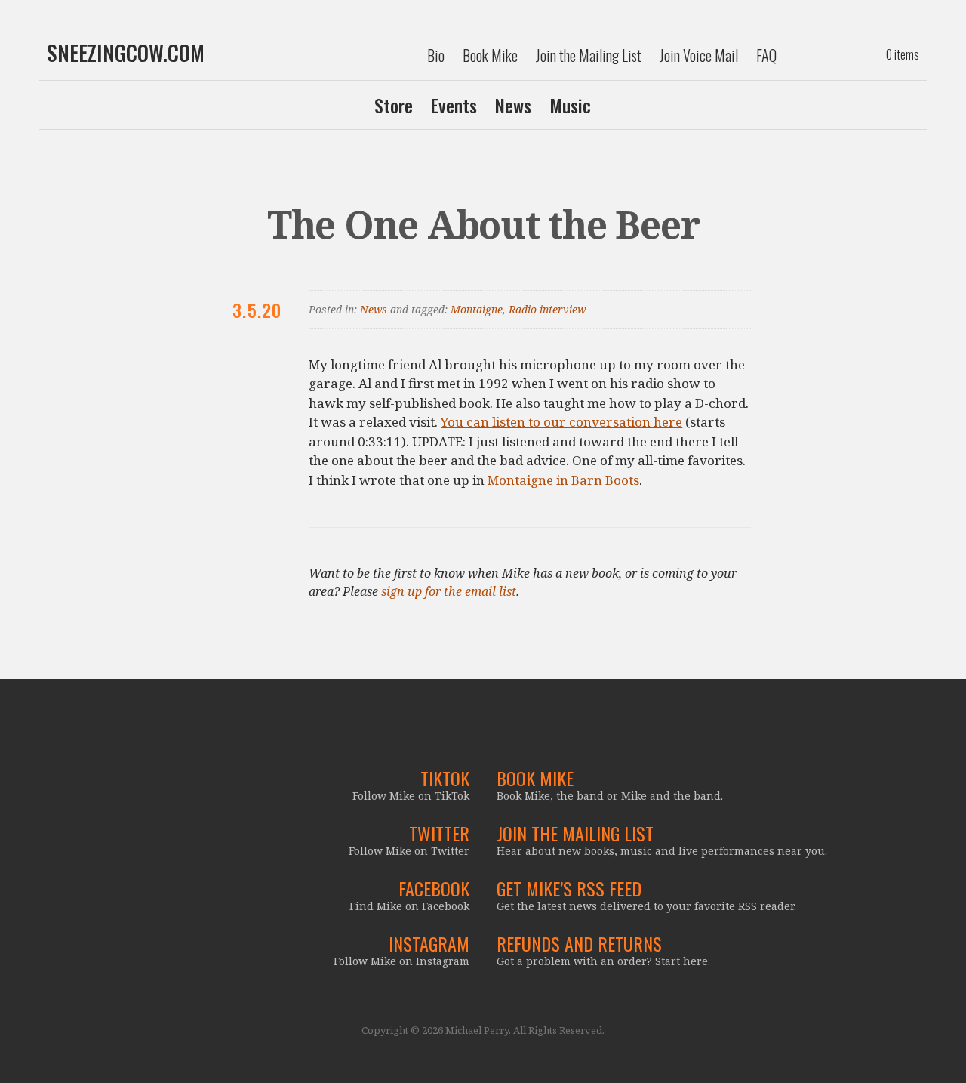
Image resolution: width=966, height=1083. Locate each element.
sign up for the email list (448, 591)
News (513, 105)
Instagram (429, 943)
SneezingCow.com (126, 53)
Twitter (439, 833)
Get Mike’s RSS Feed (569, 888)
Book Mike (490, 55)
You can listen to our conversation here (561, 421)
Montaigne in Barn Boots (563, 480)
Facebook (433, 888)
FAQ (766, 55)
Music (570, 105)
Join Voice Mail (699, 55)
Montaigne (477, 309)
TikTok (444, 778)
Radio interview (547, 309)
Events (454, 105)
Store (393, 105)
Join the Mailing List (588, 55)
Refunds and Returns (579, 943)
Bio (436, 55)
